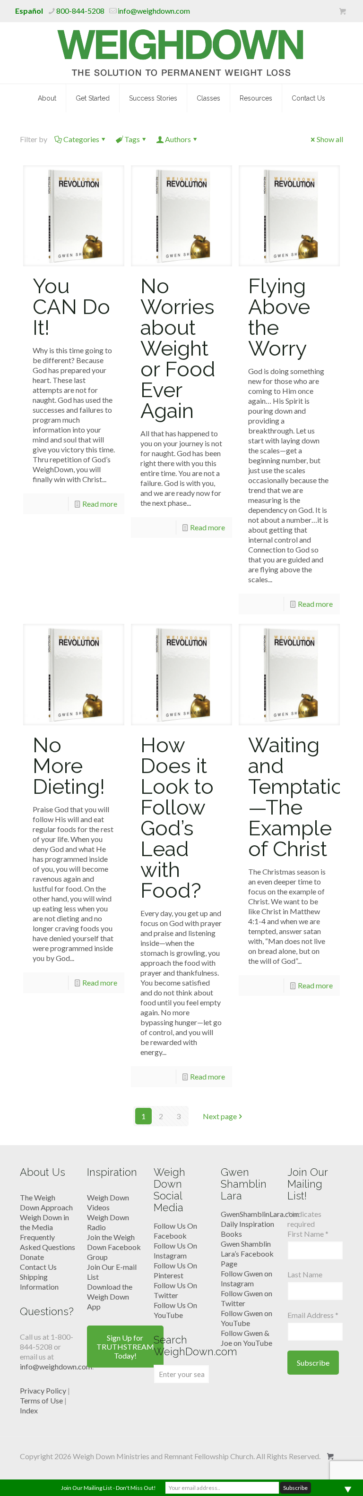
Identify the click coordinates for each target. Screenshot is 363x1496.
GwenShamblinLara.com (260, 1213)
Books (231, 1233)
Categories (81, 139)
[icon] (342, 11)
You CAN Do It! (71, 307)
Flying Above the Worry (279, 317)
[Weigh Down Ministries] (181, 53)
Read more (99, 503)
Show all (330, 139)
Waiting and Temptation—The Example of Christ (301, 797)
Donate (32, 1256)
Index (29, 1410)
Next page (220, 1116)
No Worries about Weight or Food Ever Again (178, 348)
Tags (132, 139)
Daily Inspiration (247, 1223)
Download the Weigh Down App (109, 1296)
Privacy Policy (43, 1390)
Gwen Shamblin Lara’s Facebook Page (247, 1253)
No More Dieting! (69, 766)
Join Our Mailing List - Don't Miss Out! (108, 1487)
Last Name (304, 1274)
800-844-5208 (80, 10)
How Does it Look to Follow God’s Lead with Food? (177, 817)
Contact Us (38, 1266)
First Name (307, 1233)
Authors (178, 139)
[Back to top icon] (318, 1477)
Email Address (312, 1314)
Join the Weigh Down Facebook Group (114, 1246)
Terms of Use (41, 1400)
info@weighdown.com (154, 10)
